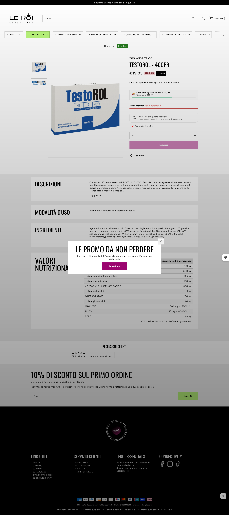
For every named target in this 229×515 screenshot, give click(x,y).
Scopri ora (114, 266)
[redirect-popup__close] (161, 241)
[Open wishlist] (225, 257)
